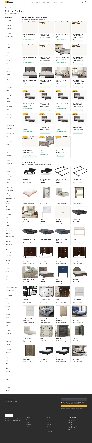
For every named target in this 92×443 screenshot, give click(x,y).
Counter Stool (9, 141)
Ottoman (8, 260)
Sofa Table (8, 333)
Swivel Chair (8, 341)
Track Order (49, 431)
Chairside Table (9, 95)
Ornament (8, 257)
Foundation (8, 209)
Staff (79, 438)
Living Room (29, 417)
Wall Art (7, 379)
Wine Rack (8, 387)
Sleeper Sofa (9, 322)
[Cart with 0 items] (85, 2)
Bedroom (28, 419)
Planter (7, 282)
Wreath (7, 390)
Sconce (7, 301)
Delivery (49, 424)
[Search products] (82, 2)
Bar (6, 41)
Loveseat (8, 228)
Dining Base (8, 160)
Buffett (7, 85)
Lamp (7, 220)
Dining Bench (9, 163)
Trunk (7, 368)
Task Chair (8, 360)
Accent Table (9, 31)
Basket (7, 52)
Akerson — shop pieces (28, 39)
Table (7, 347)
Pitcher (7, 276)
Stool (7, 336)
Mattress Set (8, 239)
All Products (8, 20)
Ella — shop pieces (44, 154)
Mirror (7, 249)
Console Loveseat (10, 125)
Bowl (7, 79)
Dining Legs (8, 168)
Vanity (7, 374)
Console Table (9, 128)
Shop (32, 2)
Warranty (55, 2)
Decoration (8, 149)
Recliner (7, 284)
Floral (7, 206)
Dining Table (8, 174)
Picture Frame (9, 271)
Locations (61, 2)
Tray (7, 363)
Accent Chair (8, 25)
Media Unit (8, 247)
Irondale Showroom (72, 424)
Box (7, 82)
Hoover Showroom (72, 417)
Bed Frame (8, 58)
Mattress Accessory (10, 236)
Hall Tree (8, 212)
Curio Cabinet (9, 147)
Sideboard (8, 314)
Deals (44, 2)
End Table (8, 195)
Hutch (7, 217)
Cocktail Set (8, 117)
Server (7, 309)
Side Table (8, 311)
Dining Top (8, 179)
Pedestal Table (9, 268)
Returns (49, 426)
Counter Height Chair (10, 131)
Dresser (7, 182)
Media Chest (8, 241)
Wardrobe (8, 382)
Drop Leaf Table (9, 193)
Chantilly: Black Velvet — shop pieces (29, 156)
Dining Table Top (9, 176)
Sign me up (74, 406)
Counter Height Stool (10, 136)
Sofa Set (8, 330)
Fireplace (8, 201)
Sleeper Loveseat (9, 320)
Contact (49, 429)
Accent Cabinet (9, 22)
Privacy (64, 438)
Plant (7, 279)
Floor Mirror (8, 203)
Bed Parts (8, 60)
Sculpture (8, 303)
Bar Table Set (9, 50)
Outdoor (8, 263)
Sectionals (37, 2)
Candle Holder (9, 87)
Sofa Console (9, 328)
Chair (7, 93)
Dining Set (8, 171)
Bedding (7, 63)
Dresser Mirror (9, 187)
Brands (49, 2)
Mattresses (28, 426)
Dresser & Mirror (9, 185)
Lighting (7, 225)
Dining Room (29, 422)
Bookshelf (8, 74)
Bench (7, 66)
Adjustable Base (9, 36)
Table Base (8, 349)
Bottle (7, 77)
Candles (7, 90)
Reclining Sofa (9, 295)
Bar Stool (8, 47)
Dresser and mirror (10, 190)
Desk (7, 152)
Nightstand (8, 252)
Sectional (8, 306)
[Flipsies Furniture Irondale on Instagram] (71, 429)
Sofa (7, 325)
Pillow (7, 274)
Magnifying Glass (9, 230)
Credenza (8, 144)
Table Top (8, 357)
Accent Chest (9, 28)
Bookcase (8, 71)
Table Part (8, 355)
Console (8, 122)
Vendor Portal (84, 438)
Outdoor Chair (9, 266)
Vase (7, 376)
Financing (49, 422)
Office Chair (8, 255)
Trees (7, 365)
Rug (7, 298)
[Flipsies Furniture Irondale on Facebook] (69, 429)
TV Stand (8, 344)
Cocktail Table (9, 120)
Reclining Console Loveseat (12, 287)
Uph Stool (8, 371)
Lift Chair (8, 222)
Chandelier (8, 101)
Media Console (9, 244)
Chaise (7, 98)
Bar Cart (7, 44)
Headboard (8, 214)
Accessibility (74, 438)
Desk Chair (8, 158)
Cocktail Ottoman (9, 114)
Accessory (8, 33)
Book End (8, 68)
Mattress (8, 233)
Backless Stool (9, 39)
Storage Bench (9, 338)
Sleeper (7, 317)
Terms (69, 438)
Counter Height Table (10, 139)
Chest (7, 104)
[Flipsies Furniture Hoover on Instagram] (71, 422)
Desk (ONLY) (8, 155)
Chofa (7, 109)
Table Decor (8, 352)
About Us (49, 417)
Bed (7, 55)
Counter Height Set (10, 133)
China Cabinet (9, 106)
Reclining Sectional (10, 293)
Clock (7, 112)
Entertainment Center (10, 198)
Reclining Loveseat (10, 290)
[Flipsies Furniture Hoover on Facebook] (69, 422)
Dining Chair (8, 166)
